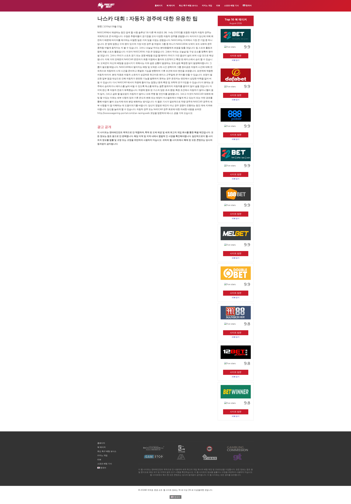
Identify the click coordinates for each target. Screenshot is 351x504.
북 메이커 (171, 5)
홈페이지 (158, 5)
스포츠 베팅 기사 (231, 5)
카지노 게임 (207, 5)
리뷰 (218, 5)
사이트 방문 (235, 55)
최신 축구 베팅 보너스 (188, 5)
